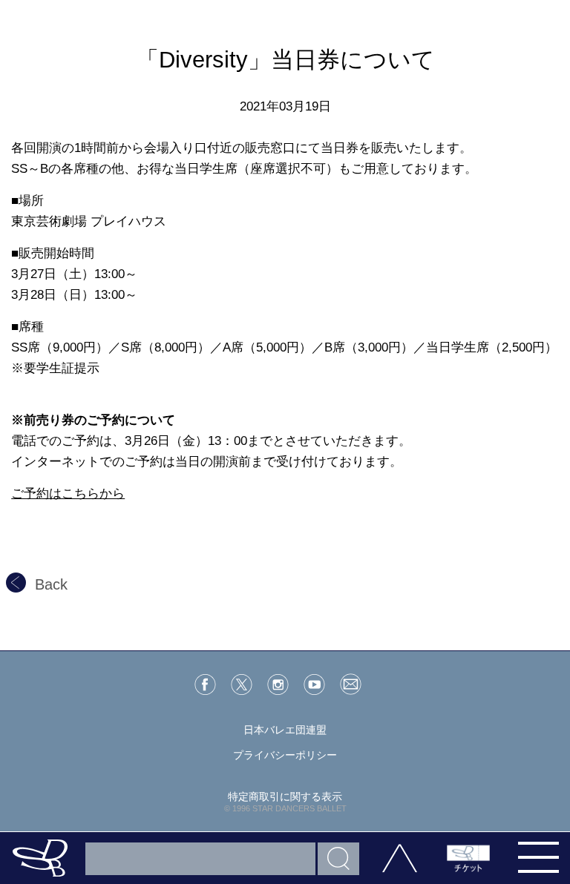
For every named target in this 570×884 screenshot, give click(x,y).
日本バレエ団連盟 (285, 730)
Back (51, 584)
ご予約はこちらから (68, 493)
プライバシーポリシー (285, 755)
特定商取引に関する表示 (285, 796)
